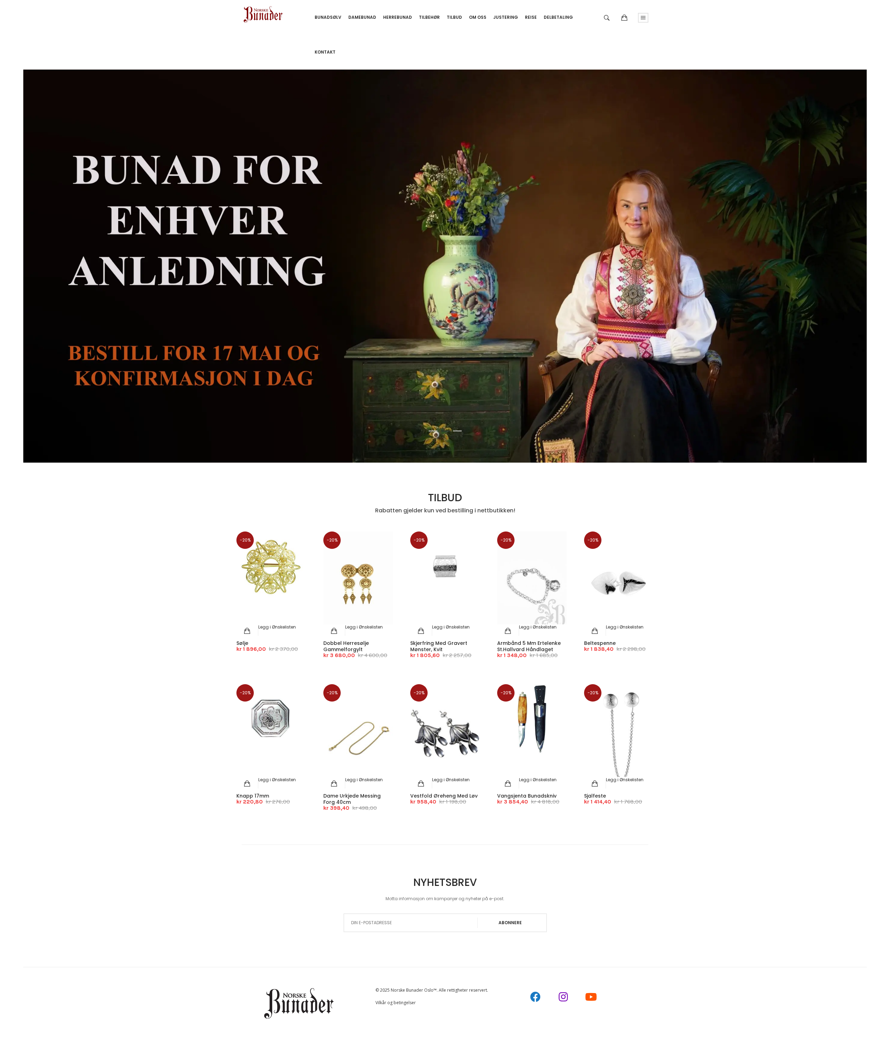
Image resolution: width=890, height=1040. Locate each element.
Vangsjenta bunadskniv (527, 795)
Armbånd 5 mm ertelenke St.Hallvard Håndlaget (529, 646)
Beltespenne (600, 643)
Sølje (242, 643)
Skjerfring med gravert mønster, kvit (438, 646)
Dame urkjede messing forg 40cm (352, 799)
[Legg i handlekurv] (247, 631)
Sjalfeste (595, 795)
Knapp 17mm (252, 795)
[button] (277, 627)
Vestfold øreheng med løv (444, 795)
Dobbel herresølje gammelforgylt (346, 646)
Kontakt (325, 52)
